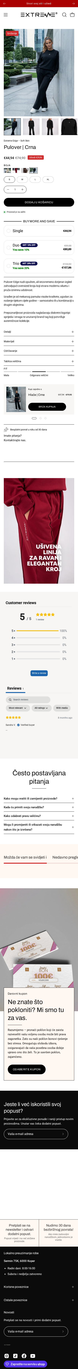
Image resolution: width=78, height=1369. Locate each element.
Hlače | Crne (36, 394)
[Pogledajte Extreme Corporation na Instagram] (6, 1356)
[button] (64, 14)
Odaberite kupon (27, 1069)
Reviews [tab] (15, 688)
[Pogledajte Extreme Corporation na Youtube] (33, 1356)
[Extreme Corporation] (39, 14)
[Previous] (4, 3)
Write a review (39, 673)
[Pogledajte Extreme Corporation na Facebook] (24, 1356)
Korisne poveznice (16, 1286)
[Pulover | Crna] (12, 126)
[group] (39, 3)
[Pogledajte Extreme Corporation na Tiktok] (15, 1356)
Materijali (9, 341)
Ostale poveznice (15, 1300)
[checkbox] (62, 708)
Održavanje (10, 350)
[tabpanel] (39, 724)
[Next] (73, 3)
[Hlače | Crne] (16, 399)
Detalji (7, 331)
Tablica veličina (12, 361)
